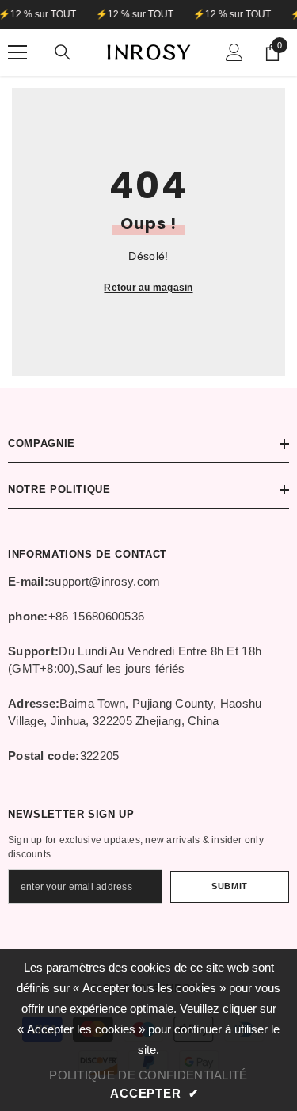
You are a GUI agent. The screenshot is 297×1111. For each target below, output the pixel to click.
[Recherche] (62, 52)
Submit (229, 886)
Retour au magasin (148, 287)
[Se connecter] (234, 52)
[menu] (17, 52)
